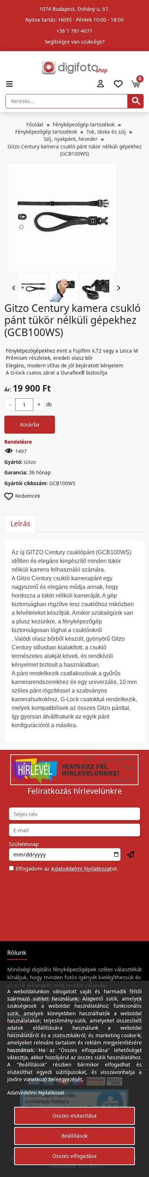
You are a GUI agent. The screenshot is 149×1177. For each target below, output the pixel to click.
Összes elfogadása (74, 1156)
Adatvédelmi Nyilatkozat (81, 868)
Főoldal (34, 124)
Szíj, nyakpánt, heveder (71, 138)
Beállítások (74, 1135)
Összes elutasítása (74, 1115)
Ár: (7, 389)
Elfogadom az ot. (67, 868)
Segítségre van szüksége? (75, 41)
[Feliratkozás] (130, 854)
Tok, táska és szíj (106, 131)
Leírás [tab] (20, 523)
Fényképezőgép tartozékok (84, 124)
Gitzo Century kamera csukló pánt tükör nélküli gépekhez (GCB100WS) (74, 150)
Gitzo (30, 461)
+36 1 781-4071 (74, 30)
